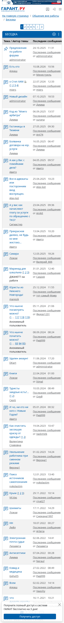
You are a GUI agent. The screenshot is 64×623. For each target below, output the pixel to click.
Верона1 (14, 467)
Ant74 (39, 134)
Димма (40, 104)
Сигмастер (15, 224)
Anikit (39, 213)
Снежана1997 (44, 516)
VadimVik (41, 434)
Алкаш (13, 71)
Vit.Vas (13, 497)
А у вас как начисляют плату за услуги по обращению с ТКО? (19, 212)
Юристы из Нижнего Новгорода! (16, 291)
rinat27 (40, 501)
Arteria (40, 531)
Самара (14, 253)
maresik (14, 299)
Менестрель (43, 74)
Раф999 (40, 340)
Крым (12, 493)
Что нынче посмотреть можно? (16, 309)
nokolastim (15, 486)
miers (12, 89)
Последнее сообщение (47, 52)
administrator (17, 59)
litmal (39, 381)
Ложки (13, 258)
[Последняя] (41, 26)
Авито (13, 172)
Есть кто (14, 66)
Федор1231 (43, 314)
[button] (59, 9)
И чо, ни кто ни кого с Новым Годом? (18, 410)
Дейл (12, 527)
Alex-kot (14, 198)
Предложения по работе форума (17, 51)
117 (17, 317)
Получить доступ (30, 616)
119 (27, 317)
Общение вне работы (45, 15)
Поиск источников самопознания (18, 478)
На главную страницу (15, 15)
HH (11, 523)
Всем (12, 583)
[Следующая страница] (37, 26)
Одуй (39, 396)
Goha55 (13, 576)
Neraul (40, 561)
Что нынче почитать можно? (16, 335)
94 (20, 343)
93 (16, 343)
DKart (12, 363)
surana (40, 119)
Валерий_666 (44, 261)
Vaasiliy (40, 591)
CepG (12, 400)
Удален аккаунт (18, 358)
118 (22, 317)
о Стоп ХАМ (16, 81)
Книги (13, 373)
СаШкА (40, 276)
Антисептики (17, 553)
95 (23, 343)
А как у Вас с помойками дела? (17, 163)
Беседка (11, 19)
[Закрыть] (59, 604)
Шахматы (15, 508)
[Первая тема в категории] (6, 49)
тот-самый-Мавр (46, 295)
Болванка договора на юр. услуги (19, 145)
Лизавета (15, 546)
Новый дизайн (18, 96)
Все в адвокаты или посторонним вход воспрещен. (18, 186)
